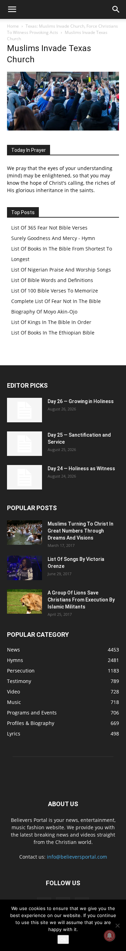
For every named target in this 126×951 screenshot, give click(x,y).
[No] (117, 925)
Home (13, 26)
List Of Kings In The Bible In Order (51, 322)
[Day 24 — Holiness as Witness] (24, 477)
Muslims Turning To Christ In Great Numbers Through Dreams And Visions (80, 531)
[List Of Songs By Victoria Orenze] (24, 568)
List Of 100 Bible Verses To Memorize (54, 290)
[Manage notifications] (109, 935)
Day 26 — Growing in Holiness (81, 401)
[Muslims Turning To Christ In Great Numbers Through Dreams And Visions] (24, 532)
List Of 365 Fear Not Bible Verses (49, 227)
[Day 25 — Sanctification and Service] (24, 443)
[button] (12, 9)
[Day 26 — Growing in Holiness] (24, 410)
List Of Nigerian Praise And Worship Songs (61, 269)
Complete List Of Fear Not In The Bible (56, 301)
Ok (63, 939)
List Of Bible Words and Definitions (52, 280)
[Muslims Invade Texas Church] (63, 129)
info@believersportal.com (77, 856)
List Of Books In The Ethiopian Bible (52, 332)
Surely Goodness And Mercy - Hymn (53, 238)
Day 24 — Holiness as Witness (81, 468)
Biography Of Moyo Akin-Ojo (44, 311)
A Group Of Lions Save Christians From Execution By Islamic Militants (81, 600)
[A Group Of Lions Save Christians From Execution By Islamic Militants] (24, 601)
